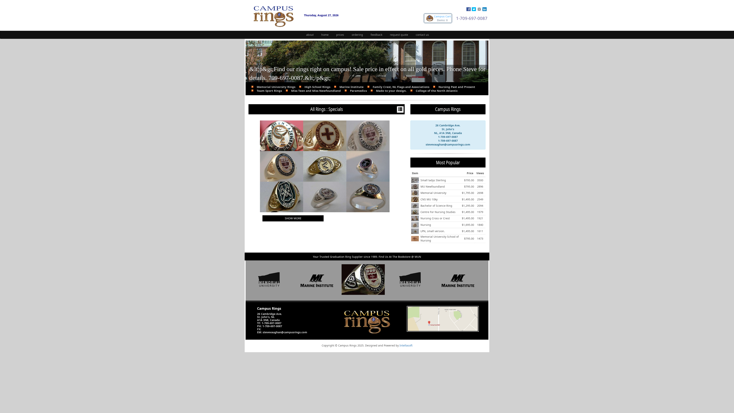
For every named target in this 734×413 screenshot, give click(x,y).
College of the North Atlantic (437, 91)
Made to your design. (391, 91)
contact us (422, 35)
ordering (357, 35)
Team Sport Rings (269, 91)
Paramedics (358, 91)
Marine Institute (351, 87)
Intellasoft (405, 345)
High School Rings (317, 87)
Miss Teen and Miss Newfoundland (316, 91)
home (325, 35)
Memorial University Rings (276, 87)
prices (340, 35)
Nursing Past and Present (456, 87)
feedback (376, 35)
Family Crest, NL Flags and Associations (401, 87)
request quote (399, 35)
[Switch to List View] (400, 109)
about (310, 35)
